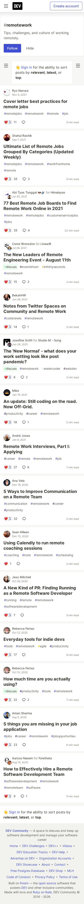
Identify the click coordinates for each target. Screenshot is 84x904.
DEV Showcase (26, 864)
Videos (67, 846)
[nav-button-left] (6, 65)
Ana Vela (18, 480)
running (10, 600)
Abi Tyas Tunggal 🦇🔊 (29, 192)
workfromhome (58, 164)
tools (26, 555)
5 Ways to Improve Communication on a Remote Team (40, 494)
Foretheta (45, 758)
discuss (10, 267)
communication (15, 503)
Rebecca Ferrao (23, 628)
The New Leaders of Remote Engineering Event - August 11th (37, 257)
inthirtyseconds (53, 267)
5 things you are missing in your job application (40, 726)
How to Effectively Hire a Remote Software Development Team (38, 771)
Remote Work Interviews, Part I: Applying (36, 449)
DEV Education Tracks (32, 852)
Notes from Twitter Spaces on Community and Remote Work (34, 308)
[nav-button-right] (78, 65)
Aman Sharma (22, 713)
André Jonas (21, 435)
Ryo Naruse (20, 90)
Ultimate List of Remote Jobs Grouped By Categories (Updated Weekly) (38, 152)
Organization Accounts (55, 858)
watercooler (51, 368)
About (46, 864)
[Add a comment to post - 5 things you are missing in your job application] (25, 745)
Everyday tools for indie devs (34, 639)
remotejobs (13, 113)
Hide (30, 48)
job (65, 113)
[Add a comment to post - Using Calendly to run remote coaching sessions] (19, 564)
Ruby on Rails (42, 892)
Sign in (26, 67)
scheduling (64, 555)
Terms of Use (68, 877)
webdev (70, 368)
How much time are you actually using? (36, 681)
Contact (59, 864)
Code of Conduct (18, 877)
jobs (8, 222)
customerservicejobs (62, 215)
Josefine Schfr (22, 340)
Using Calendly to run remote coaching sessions (33, 545)
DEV (24, 887)
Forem (24, 883)
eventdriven (29, 267)
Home (14, 846)
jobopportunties (63, 736)
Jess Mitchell (21, 577)
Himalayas (58, 192)
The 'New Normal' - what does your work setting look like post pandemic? (39, 356)
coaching (11, 555)
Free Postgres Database (28, 870)
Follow (12, 48)
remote (53, 113)
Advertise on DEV (22, 858)
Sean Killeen (20, 532)
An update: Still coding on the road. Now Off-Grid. (40, 404)
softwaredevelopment (20, 606)
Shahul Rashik (22, 135)
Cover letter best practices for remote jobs (35, 104)
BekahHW (19, 295)
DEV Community (17, 830)
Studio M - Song (49, 340)
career (31, 413)
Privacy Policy (45, 877)
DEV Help (58, 852)
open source (47, 883)
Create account (66, 6)
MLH (70, 870)
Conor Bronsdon (24, 244)
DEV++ (53, 846)
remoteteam (13, 787)
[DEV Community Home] (17, 6)
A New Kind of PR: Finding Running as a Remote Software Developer (39, 590)
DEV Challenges (33, 846)
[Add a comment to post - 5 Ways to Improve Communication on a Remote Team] (25, 519)
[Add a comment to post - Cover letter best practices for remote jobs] (24, 122)
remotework (34, 113)
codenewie (12, 318)
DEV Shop (56, 870)
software (33, 787)
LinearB (45, 244)
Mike (15, 390)
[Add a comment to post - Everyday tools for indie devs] (24, 655)
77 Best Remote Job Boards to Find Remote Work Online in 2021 (39, 206)
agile (42, 646)
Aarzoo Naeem (23, 758)
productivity (13, 413)
